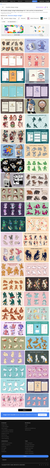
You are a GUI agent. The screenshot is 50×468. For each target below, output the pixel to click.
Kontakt (3, 450)
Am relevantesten (12, 21)
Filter (4, 21)
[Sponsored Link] (14, 29)
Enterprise (3, 446)
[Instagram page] (39, 464)
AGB (26, 426)
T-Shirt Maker (28, 450)
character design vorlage (15, 15)
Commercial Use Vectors (7, 431)
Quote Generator (29, 451)
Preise (26, 425)
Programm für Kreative (6, 443)
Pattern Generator (29, 453)
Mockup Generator (29, 446)
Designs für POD (5, 433)
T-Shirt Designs (4, 426)
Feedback (3, 451)
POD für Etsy (4, 435)
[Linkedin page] (48, 464)
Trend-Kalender (5, 438)
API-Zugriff (3, 448)
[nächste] (45, 410)
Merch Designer (28, 443)
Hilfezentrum (28, 430)
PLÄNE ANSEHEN (42, 414)
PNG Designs (4, 428)
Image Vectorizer (29, 448)
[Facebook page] (41, 464)
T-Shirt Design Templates (7, 430)
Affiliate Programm (5, 444)
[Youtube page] (46, 464)
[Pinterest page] (44, 464)
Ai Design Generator (29, 444)
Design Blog (4, 425)
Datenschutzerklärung (30, 428)
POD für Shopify (5, 437)
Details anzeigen (42, 35)
